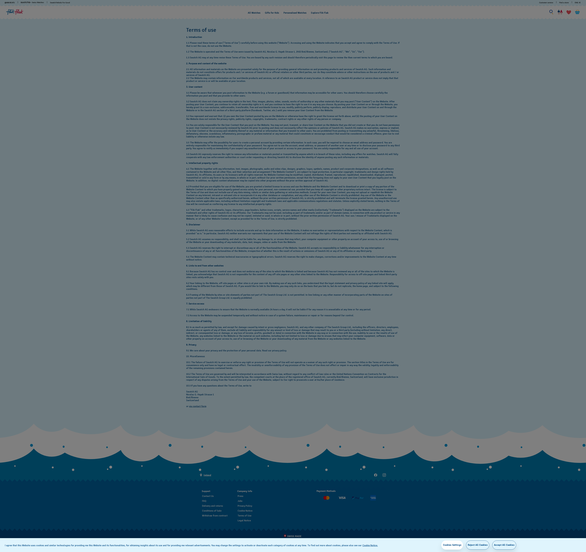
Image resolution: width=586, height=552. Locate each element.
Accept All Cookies (504, 545)
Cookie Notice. (370, 545)
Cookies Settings (452, 545)
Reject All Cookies (478, 545)
